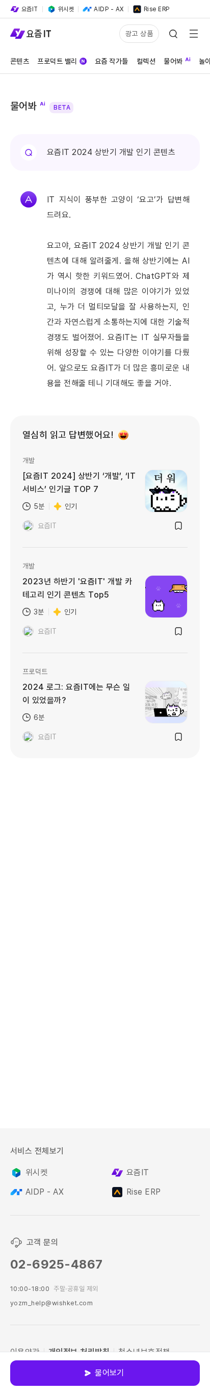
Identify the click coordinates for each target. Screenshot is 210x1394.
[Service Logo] (30, 33)
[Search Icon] (173, 34)
